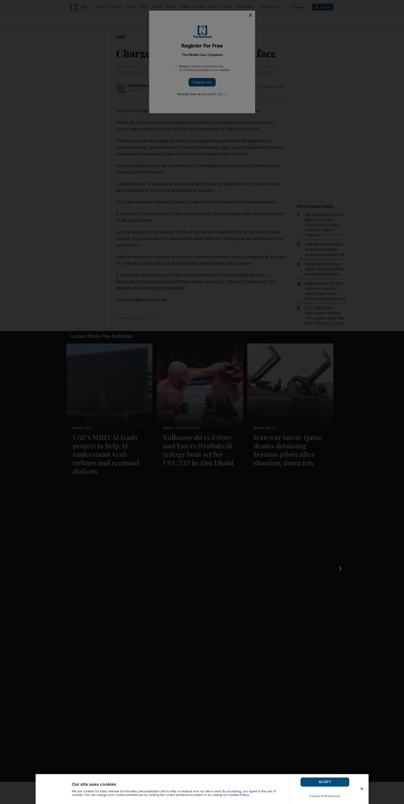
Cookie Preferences (324, 796)
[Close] (361, 788)
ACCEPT (325, 782)
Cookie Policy (238, 795)
